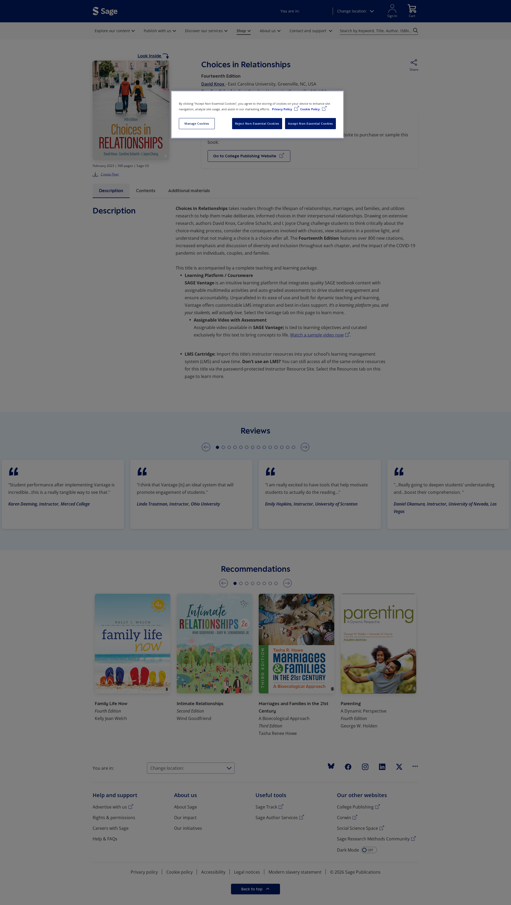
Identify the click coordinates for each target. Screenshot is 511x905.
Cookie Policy (310, 109)
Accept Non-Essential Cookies (310, 123)
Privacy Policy (282, 109)
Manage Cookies (196, 123)
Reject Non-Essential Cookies (257, 123)
